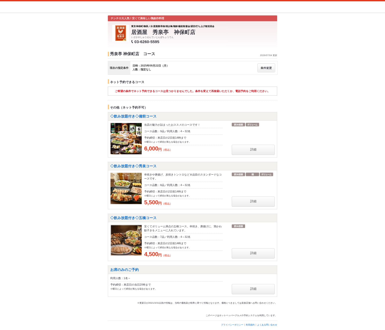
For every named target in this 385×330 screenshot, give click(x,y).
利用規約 (250, 325)
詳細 (253, 149)
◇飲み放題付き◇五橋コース (133, 218)
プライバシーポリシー (232, 325)
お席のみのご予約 (124, 270)
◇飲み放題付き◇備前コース (133, 116)
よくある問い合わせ (267, 325)
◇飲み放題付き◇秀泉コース (133, 166)
